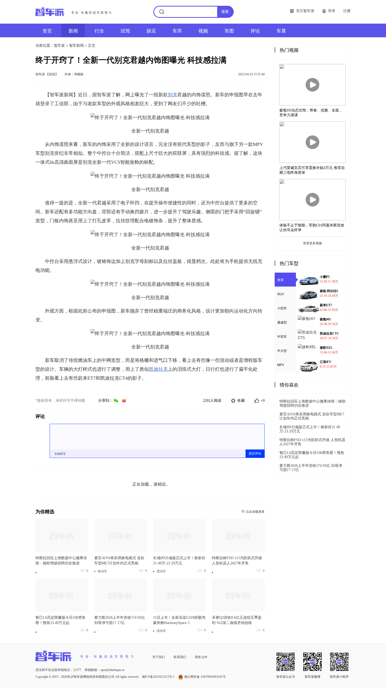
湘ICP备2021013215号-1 (158, 677)
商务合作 (201, 656)
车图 (229, 30)
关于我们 (158, 656)
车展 (281, 30)
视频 (203, 30)
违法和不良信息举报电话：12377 (58, 670)
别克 (172, 94)
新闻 (73, 30)
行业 (99, 30)
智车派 (59, 45)
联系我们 (180, 656)
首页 (47, 30)
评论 (255, 30)
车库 (177, 30)
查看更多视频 (312, 243)
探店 (151, 30)
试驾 (125, 30)
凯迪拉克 (158, 369)
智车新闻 (76, 45)
